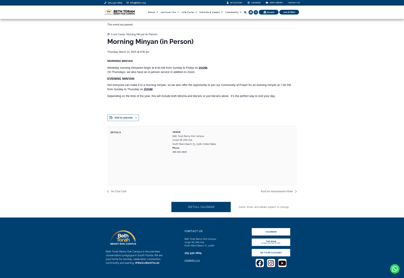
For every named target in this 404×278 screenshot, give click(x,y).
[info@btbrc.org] (128, 3)
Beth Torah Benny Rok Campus (188, 136)
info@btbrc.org (138, 3)
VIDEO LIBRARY (276, 3)
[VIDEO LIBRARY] (267, 3)
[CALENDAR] (249, 3)
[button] (395, 269)
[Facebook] (251, 12)
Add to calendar (124, 117)
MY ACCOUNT (236, 3)
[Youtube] (282, 263)
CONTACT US (294, 3)
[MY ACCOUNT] (228, 3)
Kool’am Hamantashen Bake (277, 191)
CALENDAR (256, 3)
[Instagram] (256, 12)
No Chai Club (118, 191)
